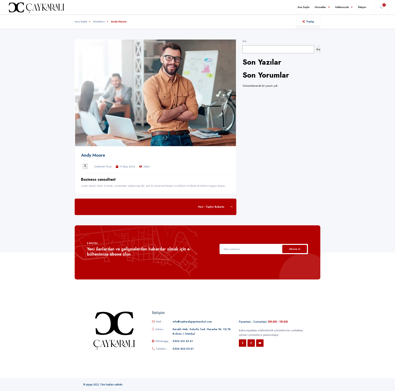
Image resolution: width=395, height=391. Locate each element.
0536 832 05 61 (183, 349)
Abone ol (294, 249)
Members (99, 21)
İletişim (362, 7)
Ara (244, 41)
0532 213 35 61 (183, 341)
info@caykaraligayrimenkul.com (192, 322)
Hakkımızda (342, 7)
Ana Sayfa (303, 7)
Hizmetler (320, 7)
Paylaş (310, 21)
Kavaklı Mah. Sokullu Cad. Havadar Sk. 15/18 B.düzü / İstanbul (201, 331)
